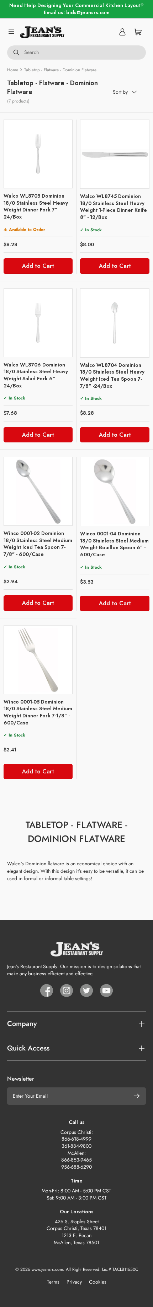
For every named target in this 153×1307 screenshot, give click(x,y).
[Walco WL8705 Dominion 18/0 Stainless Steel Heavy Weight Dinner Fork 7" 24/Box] (38, 154)
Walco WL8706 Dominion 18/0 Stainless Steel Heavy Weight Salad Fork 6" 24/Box (36, 375)
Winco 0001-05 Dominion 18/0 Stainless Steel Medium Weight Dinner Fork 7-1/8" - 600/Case (38, 712)
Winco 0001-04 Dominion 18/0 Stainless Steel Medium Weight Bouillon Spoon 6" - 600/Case (114, 544)
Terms (53, 1281)
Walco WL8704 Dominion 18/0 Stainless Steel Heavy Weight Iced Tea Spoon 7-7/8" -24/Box (112, 376)
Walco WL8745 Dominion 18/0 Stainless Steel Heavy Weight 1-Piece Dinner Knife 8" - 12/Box (113, 207)
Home (12, 70)
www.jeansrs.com (47, 1269)
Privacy (74, 1281)
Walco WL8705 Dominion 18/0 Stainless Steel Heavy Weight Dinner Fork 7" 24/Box (36, 206)
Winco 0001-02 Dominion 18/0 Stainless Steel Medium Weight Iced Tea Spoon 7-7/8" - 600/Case (38, 544)
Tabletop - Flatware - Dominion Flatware (60, 70)
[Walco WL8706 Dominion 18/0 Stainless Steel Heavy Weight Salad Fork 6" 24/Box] (38, 323)
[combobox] (76, 52)
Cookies (97, 1281)
